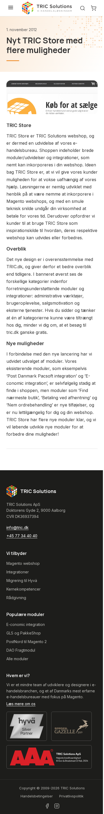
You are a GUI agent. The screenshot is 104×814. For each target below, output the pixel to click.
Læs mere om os (20, 703)
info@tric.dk (17, 527)
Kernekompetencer (23, 589)
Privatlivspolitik (71, 796)
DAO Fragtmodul (20, 650)
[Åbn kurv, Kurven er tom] (94, 8)
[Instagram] (56, 806)
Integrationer (17, 572)
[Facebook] (47, 806)
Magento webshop (23, 563)
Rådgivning (16, 597)
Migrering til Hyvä (21, 580)
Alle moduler (17, 658)
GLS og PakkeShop (23, 633)
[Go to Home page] (47, 8)
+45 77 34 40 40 (21, 535)
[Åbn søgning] (82, 8)
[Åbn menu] (10, 7)
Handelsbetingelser (37, 796)
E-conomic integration (25, 624)
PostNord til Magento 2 (26, 641)
